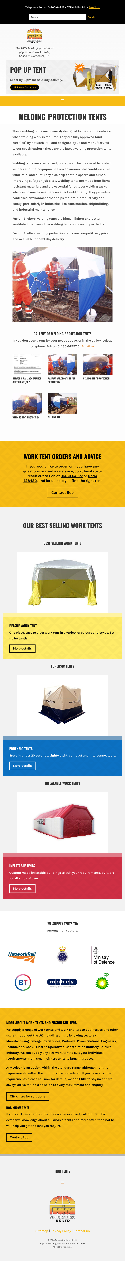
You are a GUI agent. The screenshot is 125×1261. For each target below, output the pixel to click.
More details (22, 648)
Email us (94, 7)
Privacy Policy (61, 1231)
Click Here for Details (24, 87)
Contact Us (81, 1231)
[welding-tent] (62, 412)
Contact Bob (62, 492)
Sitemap (41, 1231)
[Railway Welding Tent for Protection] (62, 374)
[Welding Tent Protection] (97, 374)
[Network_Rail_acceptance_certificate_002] (27, 374)
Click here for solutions (27, 1096)
